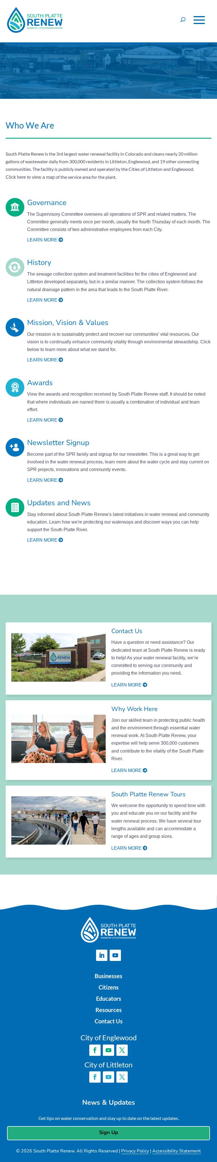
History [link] (39, 262)
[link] (58, 658)
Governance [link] (46, 203)
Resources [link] (109, 1009)
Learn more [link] (42, 239)
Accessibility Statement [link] (176, 1151)
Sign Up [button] (108, 1132)
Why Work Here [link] (134, 709)
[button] (199, 20)
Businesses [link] (108, 976)
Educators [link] (108, 998)
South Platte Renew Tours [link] (148, 794)
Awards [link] (40, 383)
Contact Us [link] (126, 631)
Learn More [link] (127, 685)
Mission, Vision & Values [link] (67, 323)
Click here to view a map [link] (30, 177)
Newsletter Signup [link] (58, 443)
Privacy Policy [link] (135, 1151)
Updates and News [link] (59, 503)
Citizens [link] (109, 987)
